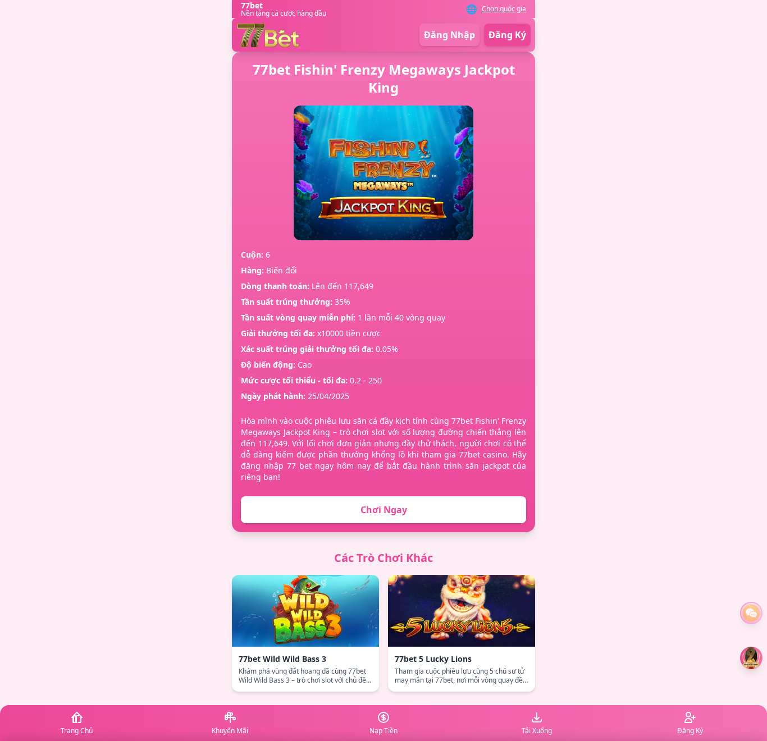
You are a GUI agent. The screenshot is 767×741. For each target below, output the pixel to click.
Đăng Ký (507, 35)
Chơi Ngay (383, 510)
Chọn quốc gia (504, 8)
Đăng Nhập (449, 35)
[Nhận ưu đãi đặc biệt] (751, 658)
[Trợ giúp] (751, 613)
